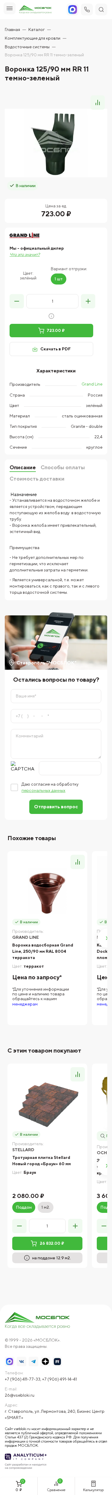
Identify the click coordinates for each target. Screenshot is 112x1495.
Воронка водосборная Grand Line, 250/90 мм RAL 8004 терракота (42, 951)
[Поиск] (101, 9)
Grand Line (92, 384)
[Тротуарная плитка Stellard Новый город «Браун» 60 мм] (47, 1103)
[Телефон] (87, 9)
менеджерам (25, 1004)
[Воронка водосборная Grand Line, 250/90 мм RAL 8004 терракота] (47, 891)
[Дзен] (45, 1361)
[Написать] (73, 9)
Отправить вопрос (56, 806)
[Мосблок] (35, 9)
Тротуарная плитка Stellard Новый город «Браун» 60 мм (41, 1160)
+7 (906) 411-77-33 (22, 1379)
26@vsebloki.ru (19, 1395)
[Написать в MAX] (9, 1361)
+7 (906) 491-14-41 (59, 1379)
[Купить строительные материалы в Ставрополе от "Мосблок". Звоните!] (37, 1321)
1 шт (58, 278)
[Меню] (10, 8)
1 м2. (45, 1207)
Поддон (24, 1207)
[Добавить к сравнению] (97, 102)
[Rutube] (57, 1361)
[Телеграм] (33, 1361)
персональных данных (43, 790)
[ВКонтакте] (21, 1361)
